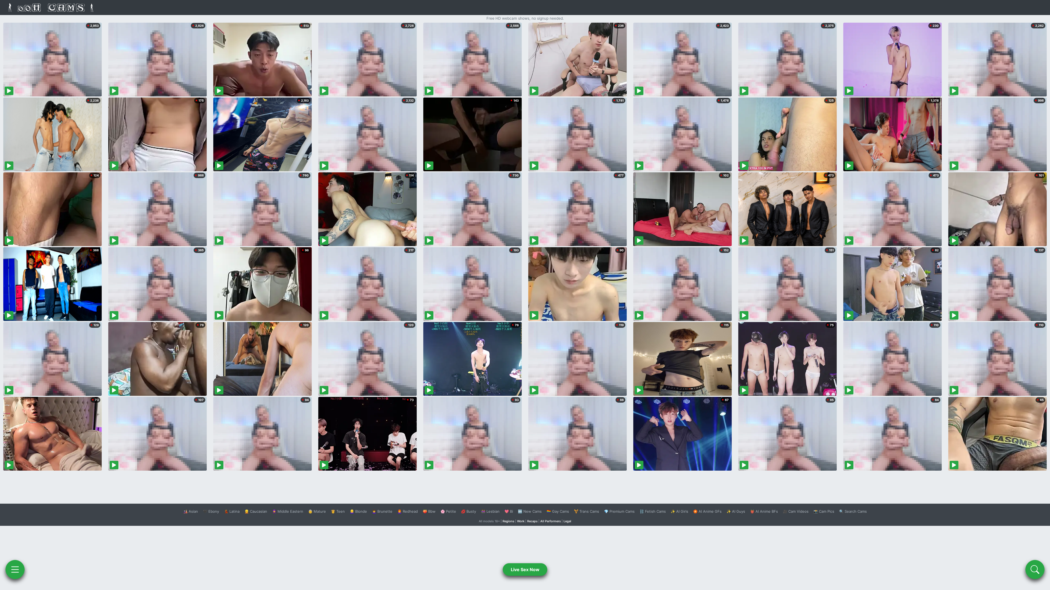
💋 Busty (468, 511)
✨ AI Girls (679, 511)
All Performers (550, 521)
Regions (508, 521)
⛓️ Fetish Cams (653, 511)
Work (520, 521)
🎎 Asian (190, 511)
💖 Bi (508, 511)
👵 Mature (317, 511)
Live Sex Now (525, 569)
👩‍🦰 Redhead (407, 511)
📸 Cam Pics (823, 511)
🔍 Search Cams (853, 511)
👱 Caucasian (255, 511)
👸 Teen (338, 511)
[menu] (15, 569)
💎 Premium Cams (619, 511)
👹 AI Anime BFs (764, 511)
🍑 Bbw (429, 511)
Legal (567, 521)
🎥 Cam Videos (796, 511)
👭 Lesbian (490, 511)
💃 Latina (232, 511)
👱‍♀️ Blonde (358, 511)
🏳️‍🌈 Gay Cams (558, 511)
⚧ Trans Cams (586, 511)
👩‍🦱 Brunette (382, 511)
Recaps (532, 521)
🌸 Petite (448, 511)
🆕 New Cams (530, 511)
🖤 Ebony (211, 511)
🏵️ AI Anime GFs (707, 511)
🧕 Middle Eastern (287, 511)
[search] (1035, 569)
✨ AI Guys (736, 511)
